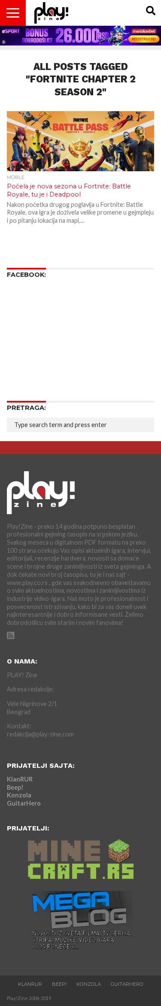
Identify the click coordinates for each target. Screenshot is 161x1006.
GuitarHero (24, 803)
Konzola (19, 795)
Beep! (15, 787)
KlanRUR (20, 779)
